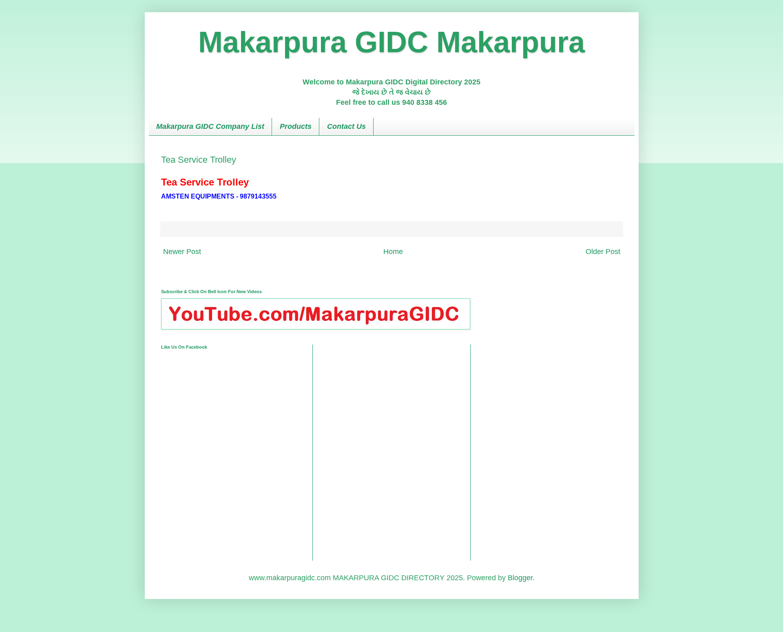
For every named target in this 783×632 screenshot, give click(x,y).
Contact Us (346, 126)
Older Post (603, 251)
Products (296, 126)
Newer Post (182, 251)
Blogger (520, 578)
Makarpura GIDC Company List (210, 126)
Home (393, 251)
